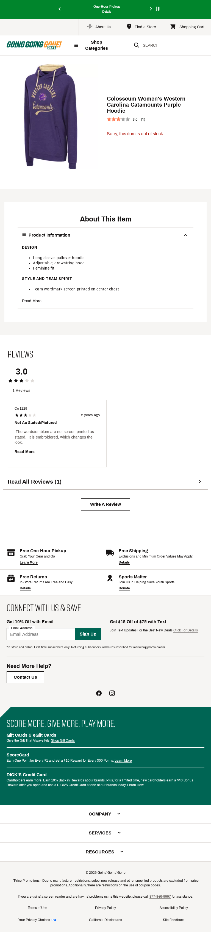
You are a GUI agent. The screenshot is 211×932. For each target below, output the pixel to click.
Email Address (21, 628)
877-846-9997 (160, 896)
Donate (124, 588)
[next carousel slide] (151, 9)
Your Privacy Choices (34, 920)
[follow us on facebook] (99, 694)
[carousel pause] (157, 9)
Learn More (29, 562)
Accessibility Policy (174, 908)
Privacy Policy (105, 908)
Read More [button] (31, 301)
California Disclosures (105, 920)
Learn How (135, 785)
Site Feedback (173, 920)
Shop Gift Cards (63, 740)
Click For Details (185, 630)
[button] (105, 504)
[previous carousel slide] (60, 9)
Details (124, 562)
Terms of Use (37, 908)
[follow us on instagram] (112, 694)
